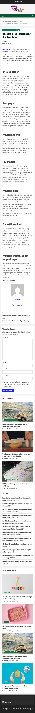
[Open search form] (32, 15)
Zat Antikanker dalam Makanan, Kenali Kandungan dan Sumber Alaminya (17, 598)
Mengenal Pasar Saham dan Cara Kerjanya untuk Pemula (17, 561)
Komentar (6, 337)
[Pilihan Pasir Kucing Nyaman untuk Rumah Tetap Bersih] (17, 614)
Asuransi (6, 681)
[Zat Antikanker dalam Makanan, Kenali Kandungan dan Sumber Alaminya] (17, 584)
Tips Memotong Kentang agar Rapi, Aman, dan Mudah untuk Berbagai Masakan (16, 455)
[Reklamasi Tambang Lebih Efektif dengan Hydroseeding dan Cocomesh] (17, 412)
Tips (18, 30)
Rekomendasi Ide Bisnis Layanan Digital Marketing (15, 320)
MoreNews (26, 709)
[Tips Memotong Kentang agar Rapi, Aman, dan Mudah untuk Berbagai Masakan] (17, 441)
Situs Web (5, 375)
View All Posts (17, 306)
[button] (2, 15)
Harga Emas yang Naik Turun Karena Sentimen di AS (16, 314)
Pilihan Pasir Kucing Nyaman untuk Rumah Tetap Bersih (17, 504)
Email (4, 369)
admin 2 (6, 41)
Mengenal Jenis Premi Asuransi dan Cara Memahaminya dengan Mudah (14, 687)
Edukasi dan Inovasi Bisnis (9, 30)
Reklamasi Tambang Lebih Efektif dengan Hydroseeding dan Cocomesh (14, 425)
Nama (4, 362)
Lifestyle (6, 622)
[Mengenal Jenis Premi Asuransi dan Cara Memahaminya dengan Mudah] (17, 673)
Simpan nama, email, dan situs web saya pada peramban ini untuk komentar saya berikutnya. (16, 384)
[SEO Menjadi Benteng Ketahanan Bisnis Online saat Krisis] (17, 471)
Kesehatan (6, 592)
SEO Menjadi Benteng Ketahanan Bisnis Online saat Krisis (16, 485)
